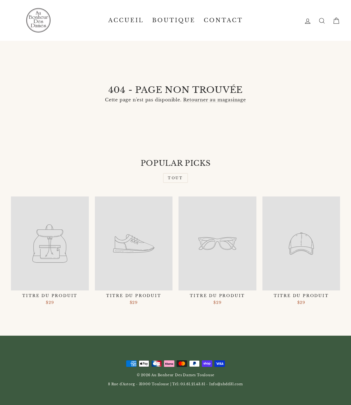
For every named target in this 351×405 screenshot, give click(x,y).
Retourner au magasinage (214, 99)
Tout (175, 178)
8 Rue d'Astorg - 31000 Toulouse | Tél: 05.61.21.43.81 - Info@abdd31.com (175, 384)
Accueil (126, 20)
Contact (223, 20)
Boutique (174, 20)
